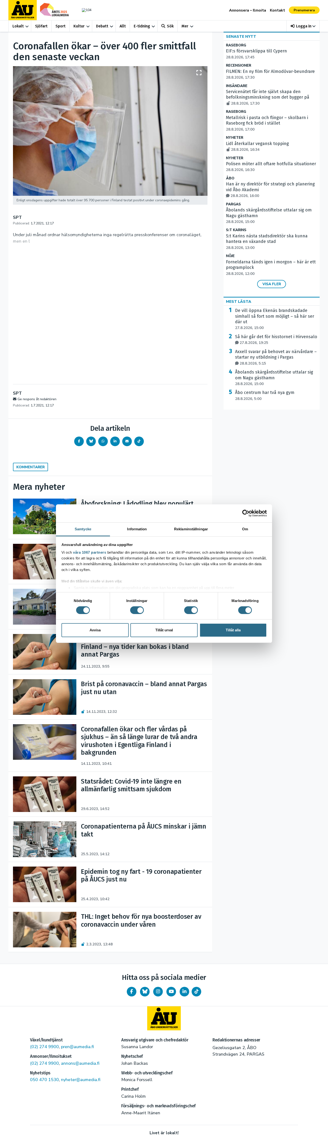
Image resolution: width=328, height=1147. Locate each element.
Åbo (230, 178)
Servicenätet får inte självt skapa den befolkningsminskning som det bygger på (267, 97)
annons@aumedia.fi (80, 1063)
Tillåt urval (164, 630)
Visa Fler (271, 284)
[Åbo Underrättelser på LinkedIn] (184, 991)
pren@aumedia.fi (77, 1047)
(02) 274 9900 (44, 1047)
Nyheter (234, 137)
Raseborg (236, 45)
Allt (123, 26)
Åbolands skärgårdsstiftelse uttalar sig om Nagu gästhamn (274, 377)
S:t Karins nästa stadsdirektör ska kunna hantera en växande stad (267, 241)
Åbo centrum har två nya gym (264, 395)
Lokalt (18, 26)
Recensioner (238, 65)
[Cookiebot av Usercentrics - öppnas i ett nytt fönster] (246, 513)
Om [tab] (245, 529)
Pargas (233, 204)
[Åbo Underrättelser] (164, 1018)
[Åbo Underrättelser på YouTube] (171, 991)
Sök (170, 26)
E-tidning (142, 26)
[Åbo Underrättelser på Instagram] (158, 991)
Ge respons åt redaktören (37, 399)
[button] (303, 26)
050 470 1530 (44, 1080)
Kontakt (277, 10)
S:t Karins (236, 230)
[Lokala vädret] (84, 10)
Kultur (79, 26)
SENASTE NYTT (241, 36)
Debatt (102, 26)
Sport (60, 26)
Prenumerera (304, 10)
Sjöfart (41, 26)
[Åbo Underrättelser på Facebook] (131, 991)
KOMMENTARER (30, 467)
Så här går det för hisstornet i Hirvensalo (276, 339)
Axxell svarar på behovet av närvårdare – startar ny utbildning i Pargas (276, 357)
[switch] (137, 610)
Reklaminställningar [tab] (191, 529)
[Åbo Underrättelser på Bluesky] (145, 991)
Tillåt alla (233, 630)
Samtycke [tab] (83, 529)
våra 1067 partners (89, 552)
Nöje (230, 256)
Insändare (236, 86)
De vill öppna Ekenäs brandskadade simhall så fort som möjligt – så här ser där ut (274, 319)
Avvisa (95, 630)
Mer (185, 26)
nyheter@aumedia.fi (80, 1080)
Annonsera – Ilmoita (247, 10)
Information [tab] (137, 529)
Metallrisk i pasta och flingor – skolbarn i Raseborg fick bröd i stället (267, 123)
